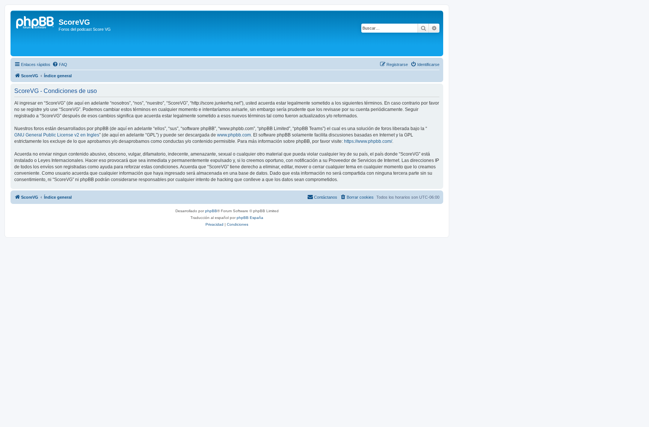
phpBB (211, 211)
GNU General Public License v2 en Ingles (56, 135)
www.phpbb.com (234, 135)
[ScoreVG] (35, 33)
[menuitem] (59, 64)
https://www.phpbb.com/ (368, 141)
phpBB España (250, 218)
